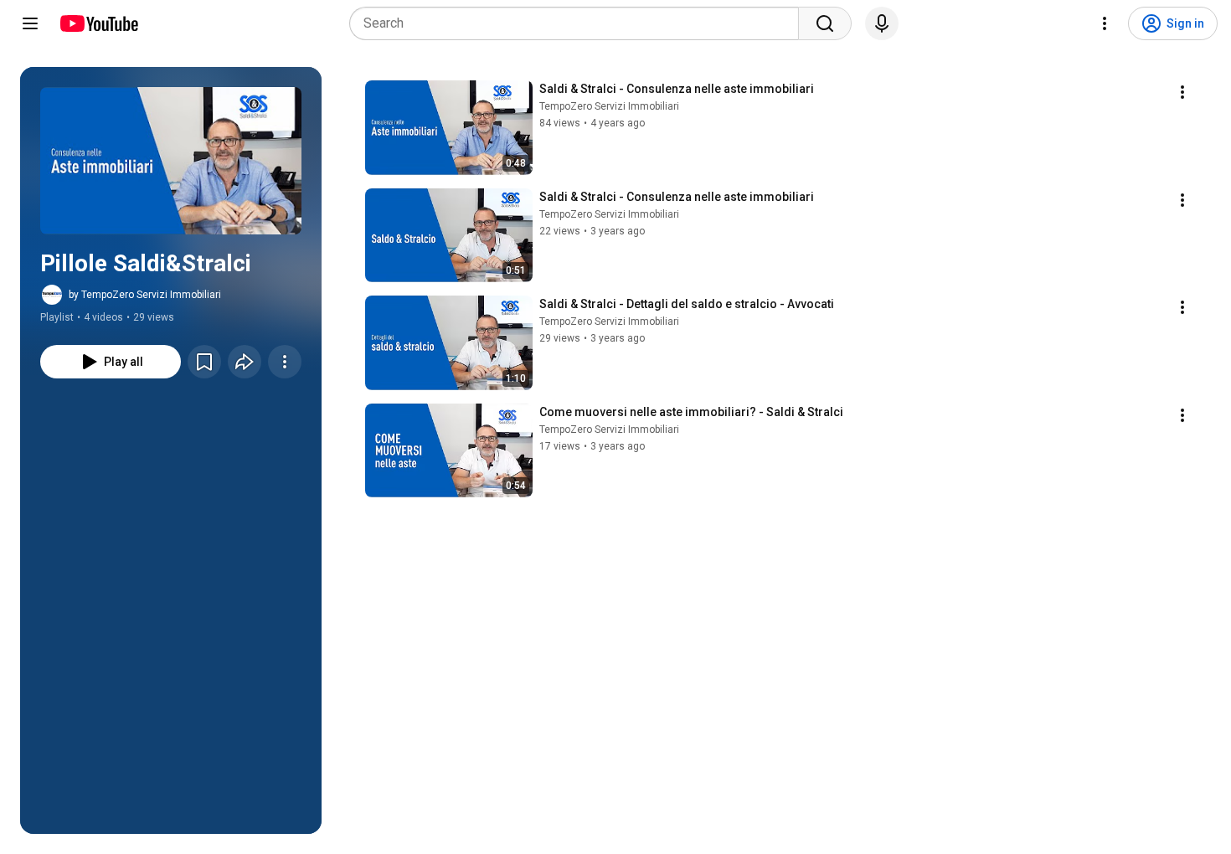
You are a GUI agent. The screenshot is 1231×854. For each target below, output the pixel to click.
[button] (170, 160)
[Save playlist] (204, 361)
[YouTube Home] (98, 23)
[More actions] (284, 361)
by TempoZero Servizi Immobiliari (145, 295)
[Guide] (30, 23)
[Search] (825, 23)
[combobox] (579, 23)
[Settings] (1105, 23)
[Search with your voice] (882, 23)
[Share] (244, 361)
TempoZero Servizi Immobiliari (609, 106)
